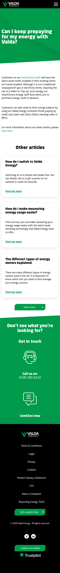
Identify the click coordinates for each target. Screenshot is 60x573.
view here (7, 130)
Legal (31, 453)
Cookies (31, 469)
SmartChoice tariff (30, 77)
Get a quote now (29, 512)
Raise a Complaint (31, 494)
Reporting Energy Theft (31, 501)
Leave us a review (30, 548)
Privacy (31, 461)
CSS (32, 485)
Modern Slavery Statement (31, 477)
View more (29, 307)
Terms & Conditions (31, 445)
